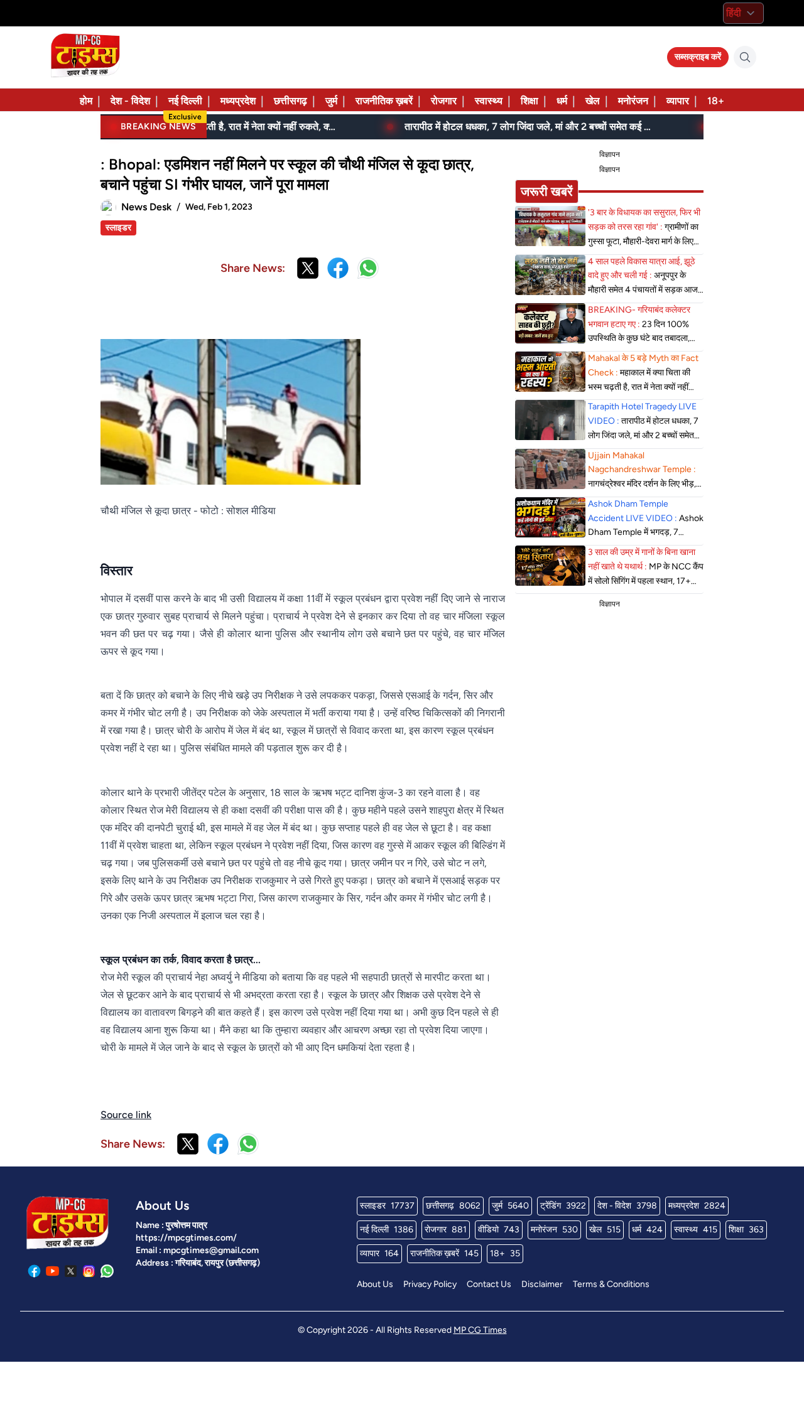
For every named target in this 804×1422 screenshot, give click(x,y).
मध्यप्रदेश (238, 101)
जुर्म (331, 101)
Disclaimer (542, 1284)
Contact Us (489, 1284)
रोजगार (444, 101)
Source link (125, 1115)
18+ (715, 101)
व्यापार (677, 101)
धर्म (562, 101)
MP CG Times (480, 1330)
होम (86, 101)
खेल (592, 101)
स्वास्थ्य (489, 101)
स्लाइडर (118, 227)
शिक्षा (529, 101)
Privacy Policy (430, 1284)
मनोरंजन (633, 101)
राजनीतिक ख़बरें (384, 101)
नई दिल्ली (185, 101)
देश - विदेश (130, 101)
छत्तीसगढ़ (290, 101)
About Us (375, 1284)
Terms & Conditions (611, 1284)
